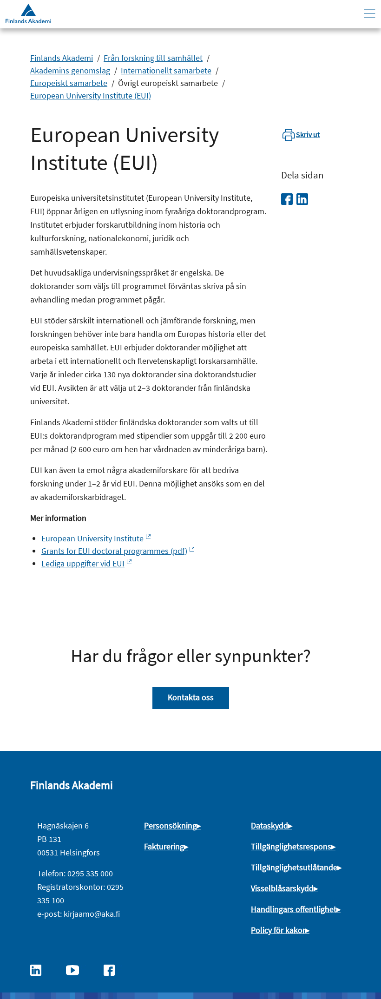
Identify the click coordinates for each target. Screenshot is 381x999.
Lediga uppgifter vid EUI (83, 563)
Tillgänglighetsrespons (291, 846)
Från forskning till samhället (153, 58)
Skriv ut (308, 134)
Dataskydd (269, 825)
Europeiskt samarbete (68, 83)
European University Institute (92, 538)
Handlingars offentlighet (293, 909)
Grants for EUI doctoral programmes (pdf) (114, 551)
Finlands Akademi (61, 58)
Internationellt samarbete (166, 70)
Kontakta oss (191, 697)
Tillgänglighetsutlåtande (294, 867)
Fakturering (164, 846)
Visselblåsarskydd (282, 888)
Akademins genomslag (70, 70)
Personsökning (170, 825)
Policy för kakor (278, 930)
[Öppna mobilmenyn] (369, 13)
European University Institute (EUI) (90, 95)
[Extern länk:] (40, 969)
